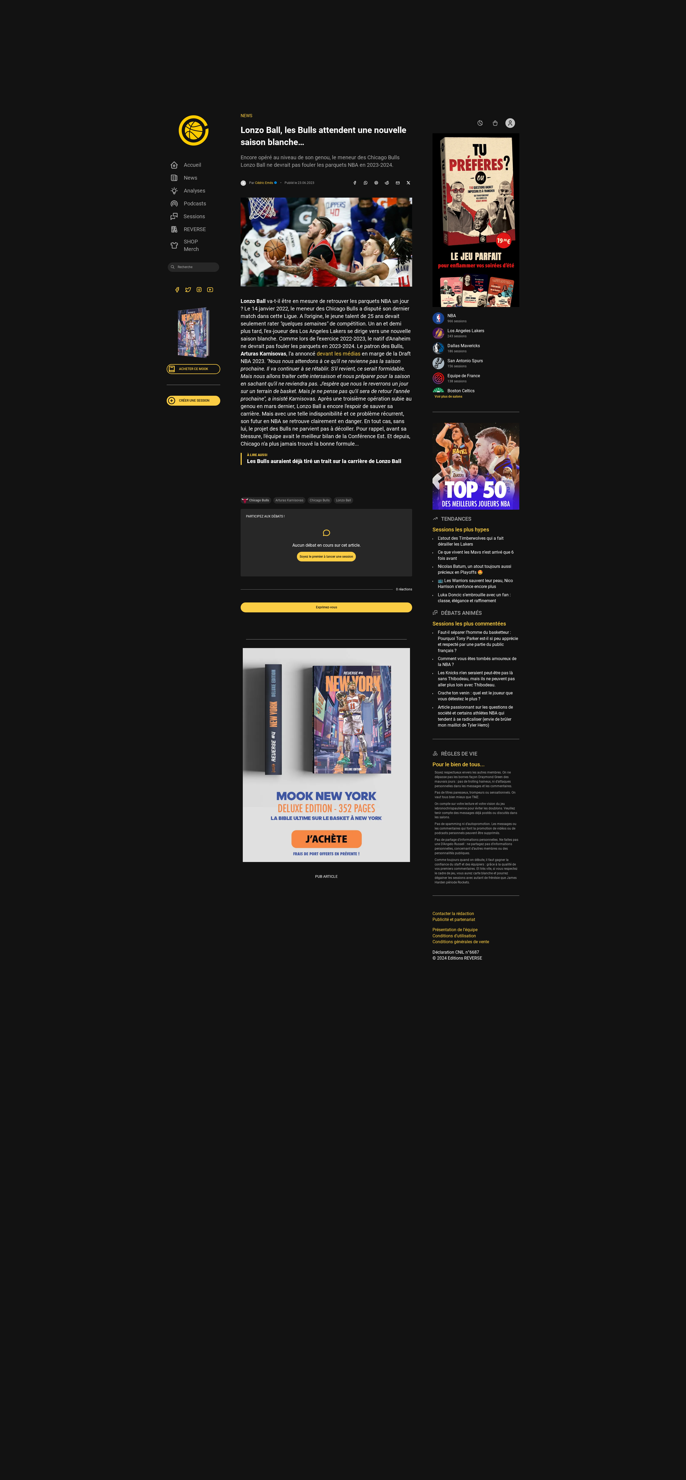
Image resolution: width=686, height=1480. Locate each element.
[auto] (480, 123)
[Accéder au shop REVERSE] (495, 123)
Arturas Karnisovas (289, 500)
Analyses (194, 190)
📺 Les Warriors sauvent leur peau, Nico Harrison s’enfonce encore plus (475, 583)
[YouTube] (210, 290)
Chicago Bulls (320, 500)
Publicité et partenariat (454, 919)
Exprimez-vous (326, 607)
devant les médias (338, 353)
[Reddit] (387, 183)
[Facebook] (355, 183)
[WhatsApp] (365, 183)
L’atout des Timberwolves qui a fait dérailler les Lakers (471, 541)
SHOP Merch (191, 245)
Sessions (194, 216)
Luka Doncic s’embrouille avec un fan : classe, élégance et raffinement (474, 597)
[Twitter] (188, 290)
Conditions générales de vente (461, 941)
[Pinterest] (376, 183)
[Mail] (397, 183)
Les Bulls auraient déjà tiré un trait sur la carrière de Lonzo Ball (324, 461)
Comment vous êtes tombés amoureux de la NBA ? (477, 661)
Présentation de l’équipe (455, 929)
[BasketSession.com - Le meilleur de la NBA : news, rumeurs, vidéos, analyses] (193, 130)
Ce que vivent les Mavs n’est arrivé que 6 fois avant (476, 555)
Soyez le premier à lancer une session (326, 556)
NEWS (246, 115)
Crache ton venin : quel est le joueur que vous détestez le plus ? (475, 695)
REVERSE (195, 229)
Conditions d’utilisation (454, 935)
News (190, 178)
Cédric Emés (264, 183)
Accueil (192, 165)
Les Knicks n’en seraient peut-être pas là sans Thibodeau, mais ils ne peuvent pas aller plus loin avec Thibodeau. (476, 678)
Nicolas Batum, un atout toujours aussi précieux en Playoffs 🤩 (474, 569)
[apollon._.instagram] (199, 290)
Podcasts (195, 203)
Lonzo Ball (343, 500)
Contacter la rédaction (453, 913)
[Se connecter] (510, 123)
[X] (408, 183)
